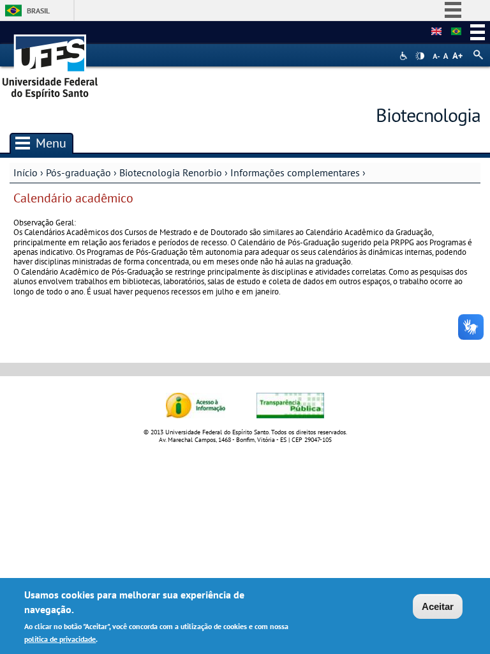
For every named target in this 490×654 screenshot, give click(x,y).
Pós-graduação (78, 172)
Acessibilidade (405, 56)
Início (25, 172)
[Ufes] (50, 62)
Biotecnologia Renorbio (170, 172)
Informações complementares (295, 172)
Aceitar (438, 606)
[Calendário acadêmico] (456, 32)
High (419, 56)
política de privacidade (60, 639)
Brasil (38, 10)
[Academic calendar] (436, 32)
